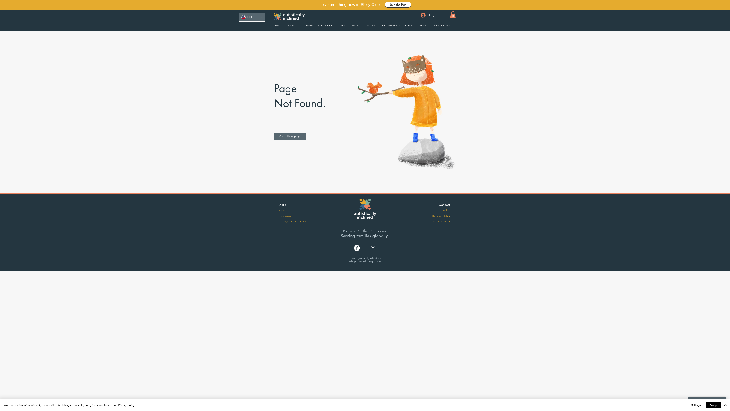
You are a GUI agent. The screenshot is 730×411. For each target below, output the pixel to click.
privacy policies (374, 261)
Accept (713, 405)
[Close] (725, 405)
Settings (696, 405)
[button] (453, 14)
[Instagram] (373, 248)
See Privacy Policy (124, 405)
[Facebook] (357, 248)
